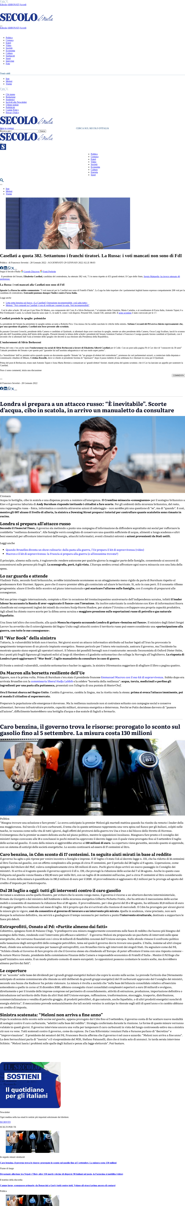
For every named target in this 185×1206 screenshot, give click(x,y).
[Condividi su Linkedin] (6, 268)
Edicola (3, 4)
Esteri (8, 43)
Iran (7, 78)
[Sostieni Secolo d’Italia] (30, 1107)
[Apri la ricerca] (1, 181)
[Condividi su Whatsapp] (9, 268)
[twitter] (6, 2)
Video (8, 45)
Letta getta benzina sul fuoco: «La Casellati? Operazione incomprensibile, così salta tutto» (46, 303)
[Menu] (1, 143)
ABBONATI (13, 4)
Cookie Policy (12, 110)
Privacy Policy (12, 112)
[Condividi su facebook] (2, 268)
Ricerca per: (5, 131)
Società (9, 48)
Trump (9, 84)
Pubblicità (10, 107)
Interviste (10, 61)
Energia (94, 172)
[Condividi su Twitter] (13, 268)
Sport (8, 58)
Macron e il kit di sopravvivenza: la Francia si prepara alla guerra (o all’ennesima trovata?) (62, 554)
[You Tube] (3, 2)
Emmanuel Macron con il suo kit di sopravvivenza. (132, 677)
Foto (8, 63)
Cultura (9, 53)
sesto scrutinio (125, 313)
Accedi (23, 4)
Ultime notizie (12, 105)
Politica (9, 37)
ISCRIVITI (5, 1122)
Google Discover (31, 271)
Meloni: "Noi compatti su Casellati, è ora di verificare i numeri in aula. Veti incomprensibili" (47, 305)
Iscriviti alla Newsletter (16, 102)
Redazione (10, 97)
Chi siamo (10, 94)
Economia (10, 50)
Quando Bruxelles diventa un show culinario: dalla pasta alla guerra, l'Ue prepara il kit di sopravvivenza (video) (75, 550)
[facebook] (1, 2)
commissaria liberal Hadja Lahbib (52, 681)
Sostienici (10, 99)
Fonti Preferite (49, 271)
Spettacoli (10, 56)
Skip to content (7, 128)
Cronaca (9, 40)
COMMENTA (178, 375)
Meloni (9, 81)
